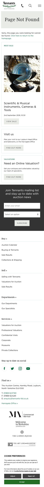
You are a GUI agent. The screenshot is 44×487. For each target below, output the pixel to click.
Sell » (4, 270)
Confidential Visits (10, 335)
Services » (7, 319)
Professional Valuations (12, 330)
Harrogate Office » (10, 403)
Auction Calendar (9, 245)
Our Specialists (8, 308)
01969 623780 (10, 393)
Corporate (6, 340)
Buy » (4, 239)
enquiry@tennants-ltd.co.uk (16, 398)
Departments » (9, 297)
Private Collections (10, 350)
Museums (6, 345)
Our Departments (9, 303)
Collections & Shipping (12, 260)
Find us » (6, 380)
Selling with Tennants (11, 277)
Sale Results (7, 255)
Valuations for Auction (11, 282)
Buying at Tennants (10, 250)
